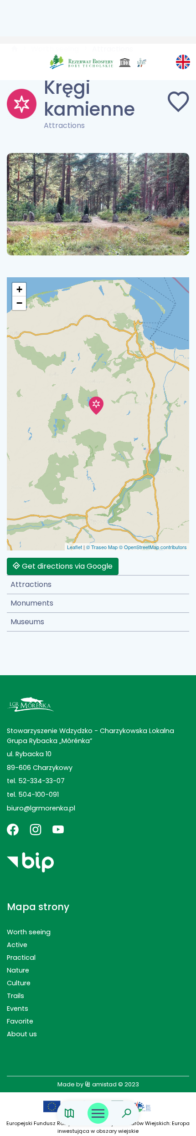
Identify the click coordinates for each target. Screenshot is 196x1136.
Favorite (20, 1021)
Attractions (31, 584)
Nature (18, 970)
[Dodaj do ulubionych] (178, 103)
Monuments (31, 603)
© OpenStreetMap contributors (153, 546)
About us (22, 1034)
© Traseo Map (102, 546)
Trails (15, 995)
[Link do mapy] (69, 1113)
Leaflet (74, 546)
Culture (19, 983)
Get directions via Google (66, 566)
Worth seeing (29, 932)
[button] (96, 406)
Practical (21, 957)
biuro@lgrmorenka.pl (41, 808)
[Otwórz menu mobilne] (98, 1113)
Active (17, 944)
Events (17, 1008)
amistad (104, 1084)
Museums (27, 621)
